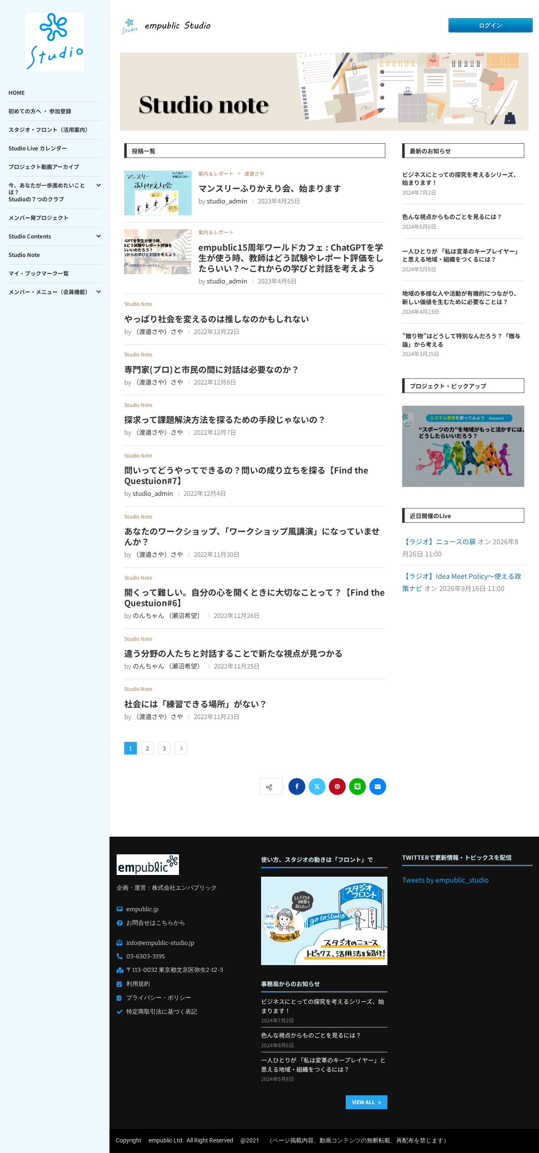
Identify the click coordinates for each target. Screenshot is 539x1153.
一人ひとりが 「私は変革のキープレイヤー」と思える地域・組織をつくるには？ (461, 255)
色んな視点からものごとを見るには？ (452, 217)
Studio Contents (29, 236)
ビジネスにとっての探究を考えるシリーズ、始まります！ (460, 179)
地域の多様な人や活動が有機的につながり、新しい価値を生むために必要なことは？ (461, 297)
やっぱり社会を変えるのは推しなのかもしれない (216, 319)
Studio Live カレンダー (37, 148)
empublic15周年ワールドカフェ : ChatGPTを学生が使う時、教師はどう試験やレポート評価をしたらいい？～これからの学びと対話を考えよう (291, 257)
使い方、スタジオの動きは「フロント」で (317, 860)
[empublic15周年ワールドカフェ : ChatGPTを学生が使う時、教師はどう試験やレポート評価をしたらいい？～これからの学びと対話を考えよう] (158, 251)
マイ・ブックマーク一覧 (38, 273)
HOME (16, 92)
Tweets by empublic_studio (445, 880)
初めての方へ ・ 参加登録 (39, 111)
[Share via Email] (377, 786)
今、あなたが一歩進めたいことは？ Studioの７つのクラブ (46, 192)
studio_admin (227, 200)
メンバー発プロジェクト (38, 218)
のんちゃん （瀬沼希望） (168, 615)
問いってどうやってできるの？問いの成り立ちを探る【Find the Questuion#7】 (246, 475)
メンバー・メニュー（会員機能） (49, 292)
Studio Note (24, 255)
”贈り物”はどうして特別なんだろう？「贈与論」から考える (461, 340)
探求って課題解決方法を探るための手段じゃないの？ (225, 419)
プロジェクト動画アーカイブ (43, 167)
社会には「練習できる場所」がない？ (195, 704)
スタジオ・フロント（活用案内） (49, 130)
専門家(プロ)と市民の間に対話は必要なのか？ (211, 369)
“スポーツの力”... (463, 448)
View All (364, 1101)
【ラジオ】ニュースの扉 (439, 541)
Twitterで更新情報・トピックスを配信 (457, 857)
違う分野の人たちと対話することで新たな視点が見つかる (233, 653)
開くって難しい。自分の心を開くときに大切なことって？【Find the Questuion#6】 (254, 597)
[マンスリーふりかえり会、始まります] (158, 193)
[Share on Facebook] (296, 786)
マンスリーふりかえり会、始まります (269, 188)
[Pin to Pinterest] (337, 786)
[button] (409, 446)
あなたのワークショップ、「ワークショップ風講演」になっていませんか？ (252, 536)
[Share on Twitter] (317, 786)
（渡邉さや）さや (158, 331)
